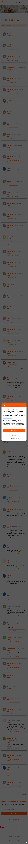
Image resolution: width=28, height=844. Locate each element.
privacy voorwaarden (7, 418)
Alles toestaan (14, 430)
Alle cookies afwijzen (14, 438)
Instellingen (14, 435)
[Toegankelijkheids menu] (26, 842)
